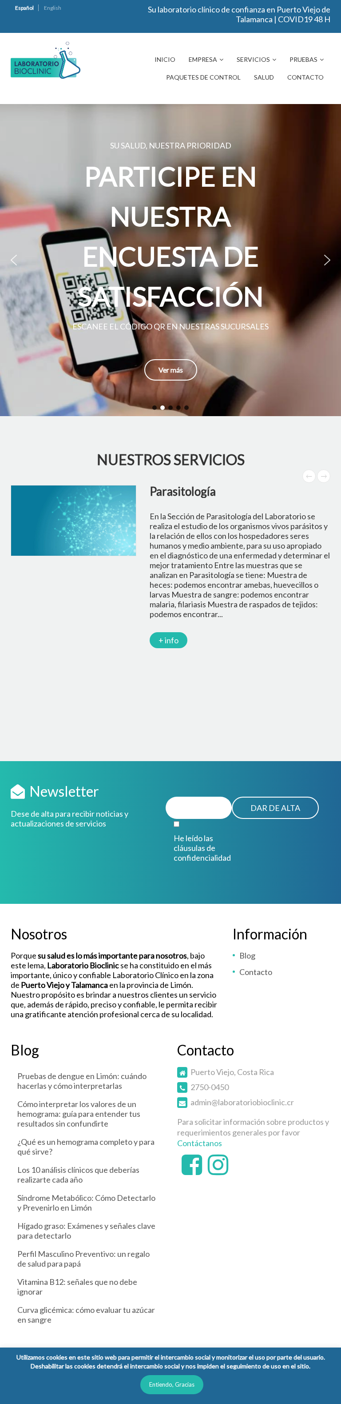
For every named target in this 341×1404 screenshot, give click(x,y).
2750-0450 (209, 1087)
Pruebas (303, 59)
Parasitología (183, 491)
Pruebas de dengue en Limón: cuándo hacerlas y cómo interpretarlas (82, 1081)
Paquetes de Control (203, 77)
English (52, 7)
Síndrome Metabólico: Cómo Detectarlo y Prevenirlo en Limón (86, 1202)
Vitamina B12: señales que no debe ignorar (77, 1286)
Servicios (253, 59)
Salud (264, 77)
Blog (247, 955)
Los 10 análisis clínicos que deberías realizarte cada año (78, 1174)
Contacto (305, 77)
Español (24, 7)
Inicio (165, 59)
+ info (168, 640)
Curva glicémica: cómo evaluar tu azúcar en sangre (86, 1314)
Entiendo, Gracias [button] (171, 1384)
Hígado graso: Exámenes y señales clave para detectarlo (86, 1230)
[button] (170, 260)
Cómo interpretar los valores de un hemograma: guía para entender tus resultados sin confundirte (78, 1113)
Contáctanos (199, 1143)
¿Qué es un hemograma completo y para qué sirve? (86, 1146)
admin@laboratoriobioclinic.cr (242, 1102)
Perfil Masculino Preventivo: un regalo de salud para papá (83, 1258)
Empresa (203, 59)
